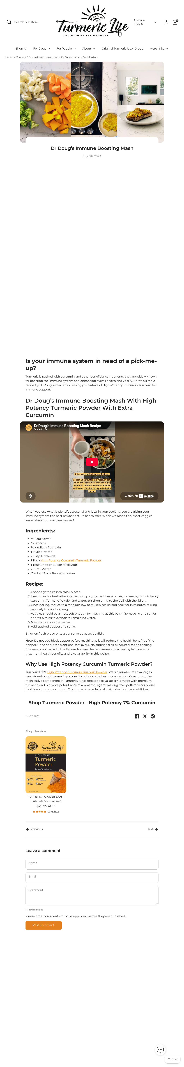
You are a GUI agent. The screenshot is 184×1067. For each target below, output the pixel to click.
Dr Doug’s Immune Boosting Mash (80, 57)
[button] (160, 1050)
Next (150, 829)
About (87, 48)
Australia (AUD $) (139, 22)
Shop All (21, 48)
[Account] (165, 22)
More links (157, 48)
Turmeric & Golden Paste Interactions (37, 57)
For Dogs (40, 48)
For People (64, 48)
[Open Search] (9, 22)
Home (8, 57)
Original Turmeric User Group (123, 48)
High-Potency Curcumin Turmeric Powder (70, 560)
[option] (43, 776)
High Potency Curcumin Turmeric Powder (77, 672)
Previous (36, 829)
